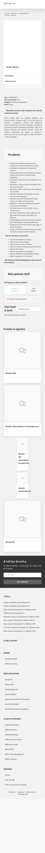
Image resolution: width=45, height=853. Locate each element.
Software (14, 102)
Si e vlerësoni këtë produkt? (17, 299)
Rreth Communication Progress (16, 785)
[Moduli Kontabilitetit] (23, 478)
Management (22, 102)
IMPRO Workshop (11, 664)
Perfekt (38, 299)
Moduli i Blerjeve (10, 694)
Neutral (33, 299)
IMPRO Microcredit (11, 744)
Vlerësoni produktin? (15, 290)
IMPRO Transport (11, 759)
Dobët (28, 299)
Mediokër (31, 299)
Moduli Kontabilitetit (12, 704)
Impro (11, 104)
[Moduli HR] (22, 519)
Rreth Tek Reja (10, 780)
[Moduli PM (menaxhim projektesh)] (23, 444)
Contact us (12, 792)
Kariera (7, 775)
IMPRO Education (11, 730)
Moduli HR (10, 542)
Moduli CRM (11, 373)
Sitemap (21, 792)
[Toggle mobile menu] (40, 5)
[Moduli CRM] (22, 350)
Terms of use (30, 792)
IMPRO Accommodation (13, 739)
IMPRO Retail (9, 749)
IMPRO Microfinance (12, 725)
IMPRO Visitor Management (14, 754)
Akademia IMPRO (11, 659)
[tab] (21, 75)
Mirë (36, 299)
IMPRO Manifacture (11, 735)
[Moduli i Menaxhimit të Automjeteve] (22, 404)
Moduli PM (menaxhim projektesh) (17, 709)
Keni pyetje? (33, 290)
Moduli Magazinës (11, 689)
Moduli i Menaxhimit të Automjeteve (22, 426)
